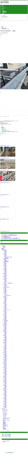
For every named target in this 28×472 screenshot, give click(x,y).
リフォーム (6, 294)
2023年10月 (5, 269)
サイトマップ (4, 11)
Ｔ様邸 (5, 293)
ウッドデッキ (5, 409)
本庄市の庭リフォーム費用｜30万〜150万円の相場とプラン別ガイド (12, 238)
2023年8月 (4, 310)
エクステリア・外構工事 (6, 440)
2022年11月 (5, 253)
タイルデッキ (5, 414)
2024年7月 (4, 346)
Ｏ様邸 (5, 285)
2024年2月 (4, 329)
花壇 (4, 426)
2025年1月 (4, 362)
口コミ (18, 452)
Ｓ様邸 (5, 255)
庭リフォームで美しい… (8, 436)
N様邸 (5, 263)
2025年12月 (5, 359)
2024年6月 (4, 342)
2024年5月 (4, 340)
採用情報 (3, 12)
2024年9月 (4, 352)
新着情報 (3, 248)
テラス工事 (4, 415)
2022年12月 (5, 259)
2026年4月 (4, 394)
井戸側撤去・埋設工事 (6, 418)
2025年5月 (4, 372)
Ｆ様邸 (5, 297)
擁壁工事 (4, 421)
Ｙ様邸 (5, 256)
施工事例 (4, 247)
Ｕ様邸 (5, 319)
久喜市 (5, 252)
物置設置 (4, 423)
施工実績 (3, 8)
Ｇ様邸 (5, 254)
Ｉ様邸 (5, 315)
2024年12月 (5, 323)
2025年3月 (4, 367)
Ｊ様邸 (5, 373)
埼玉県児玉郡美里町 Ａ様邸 (4, 145)
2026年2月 (4, 388)
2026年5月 (4, 398)
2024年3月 (4, 331)
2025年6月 (4, 376)
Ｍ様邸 (5, 270)
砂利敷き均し (5, 425)
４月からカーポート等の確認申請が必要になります (10, 234)
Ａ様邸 (4, 32)
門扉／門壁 (4, 429)
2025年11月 (5, 357)
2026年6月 (4, 401)
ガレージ (4, 412)
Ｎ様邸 (5, 274)
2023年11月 (5, 273)
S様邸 (5, 301)
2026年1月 (4, 385)
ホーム (2, 5)
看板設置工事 (6, 320)
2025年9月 (4, 381)
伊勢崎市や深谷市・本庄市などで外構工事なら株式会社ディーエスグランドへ (19, 449)
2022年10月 (5, 250)
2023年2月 (4, 283)
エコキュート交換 (5, 410)
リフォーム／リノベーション (7, 417)
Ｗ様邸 (5, 317)
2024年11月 (5, 321)
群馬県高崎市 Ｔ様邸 (7, 236)
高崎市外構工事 (6, 258)
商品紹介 (4, 246)
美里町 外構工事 (6, 287)
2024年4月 (4, 335)
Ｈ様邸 (5, 260)
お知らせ (3, 245)
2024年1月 (4, 325)
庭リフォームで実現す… (8, 435)
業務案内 (3, 6)
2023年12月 (5, 276)
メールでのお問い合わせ (9, 452)
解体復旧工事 (5, 428)
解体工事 (4, 427)
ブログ (2, 9)
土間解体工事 (6, 257)
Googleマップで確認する (3, 464)
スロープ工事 (5, 413)
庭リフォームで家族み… (8, 434)
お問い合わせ (3, 13)
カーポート (4, 411)
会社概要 (3, 456)
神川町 (5, 296)
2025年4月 (4, 369)
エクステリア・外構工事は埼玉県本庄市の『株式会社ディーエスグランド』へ (9, 469)
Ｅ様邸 (5, 311)
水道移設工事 (5, 422)
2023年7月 (4, 306)
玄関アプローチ (5, 424)
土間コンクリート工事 (6, 420)
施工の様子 (3, 10)
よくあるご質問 (3, 7)
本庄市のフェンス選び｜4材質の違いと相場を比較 (10, 235)
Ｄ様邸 (5, 336)
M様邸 (5, 282)
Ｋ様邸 (5, 251)
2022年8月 (4, 262)
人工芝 (4, 419)
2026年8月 (4, 406)
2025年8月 (4, 380)
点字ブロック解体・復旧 (7, 295)
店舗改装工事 (6, 261)
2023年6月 (4, 302)
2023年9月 (4, 314)
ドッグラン (4, 416)
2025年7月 (4, 377)
